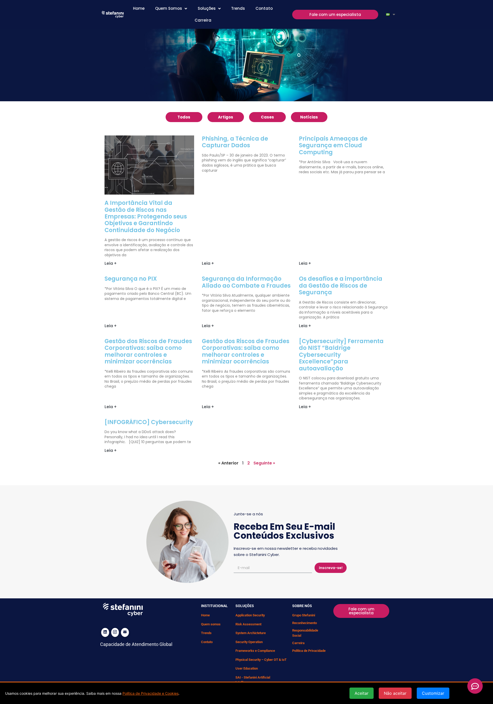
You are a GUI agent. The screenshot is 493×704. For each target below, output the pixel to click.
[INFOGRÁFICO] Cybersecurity (149, 422)
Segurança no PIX (131, 279)
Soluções (207, 8)
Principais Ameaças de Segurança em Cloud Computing (333, 145)
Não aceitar (395, 693)
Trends (238, 8)
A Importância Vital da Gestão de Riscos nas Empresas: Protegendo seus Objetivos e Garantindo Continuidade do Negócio (146, 216)
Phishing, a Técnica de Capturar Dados (235, 142)
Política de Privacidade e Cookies (150, 693)
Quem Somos (168, 8)
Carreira (203, 20)
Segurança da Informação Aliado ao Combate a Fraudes (246, 282)
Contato (264, 8)
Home (139, 8)
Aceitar (361, 693)
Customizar (433, 693)
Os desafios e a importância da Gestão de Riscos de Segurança (340, 285)
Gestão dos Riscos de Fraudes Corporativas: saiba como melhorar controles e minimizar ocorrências (148, 351)
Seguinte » (264, 463)
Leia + (111, 263)
